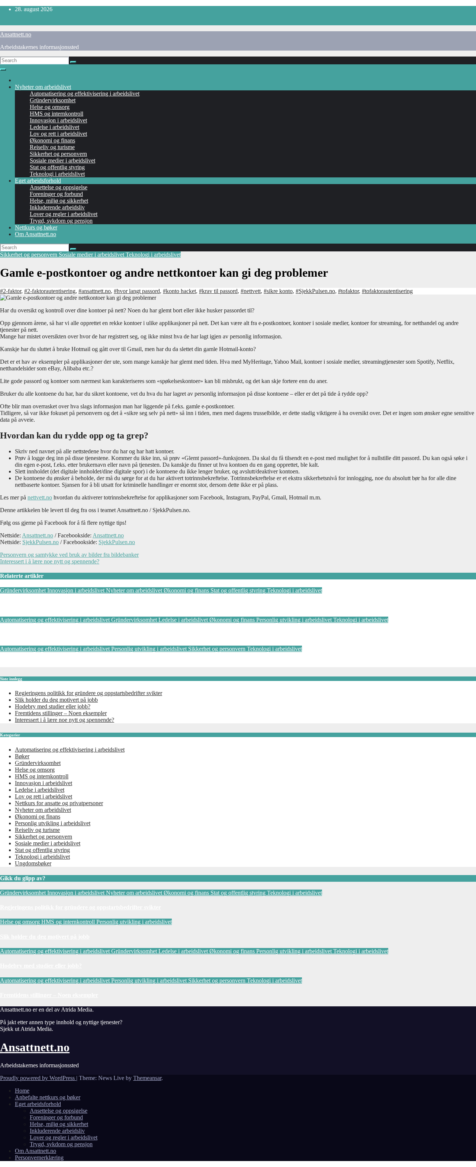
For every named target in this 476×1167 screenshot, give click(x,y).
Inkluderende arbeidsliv (57, 207)
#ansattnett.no (94, 291)
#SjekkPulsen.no (315, 291)
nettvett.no (40, 497)
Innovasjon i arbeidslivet (58, 120)
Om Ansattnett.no (35, 234)
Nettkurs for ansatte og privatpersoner (59, 803)
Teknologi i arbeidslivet (57, 174)
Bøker (22, 756)
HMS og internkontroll (56, 113)
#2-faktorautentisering (49, 291)
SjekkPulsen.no (40, 542)
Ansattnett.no (15, 34)
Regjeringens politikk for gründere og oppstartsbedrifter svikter (80, 605)
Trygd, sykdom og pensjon (61, 221)
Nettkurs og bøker (36, 227)
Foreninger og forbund (56, 194)
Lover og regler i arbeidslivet (63, 214)
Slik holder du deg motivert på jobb (56, 700)
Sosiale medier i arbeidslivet (62, 160)
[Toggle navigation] (3, 69)
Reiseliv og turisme (52, 147)
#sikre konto (278, 291)
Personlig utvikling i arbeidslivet (294, 620)
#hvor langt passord (137, 291)
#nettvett (251, 291)
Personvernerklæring (39, 1157)
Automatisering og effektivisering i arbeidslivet (84, 93)
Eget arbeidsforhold (38, 180)
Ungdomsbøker (33, 863)
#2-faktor (10, 291)
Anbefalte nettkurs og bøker (47, 1097)
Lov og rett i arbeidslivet (58, 134)
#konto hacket (179, 291)
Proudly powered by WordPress (38, 1078)
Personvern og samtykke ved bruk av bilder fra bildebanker (69, 555)
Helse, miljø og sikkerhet (59, 200)
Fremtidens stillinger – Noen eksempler (49, 663)
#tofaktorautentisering (387, 291)
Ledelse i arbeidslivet (54, 127)
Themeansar (147, 1078)
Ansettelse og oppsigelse (58, 187)
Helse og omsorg (50, 107)
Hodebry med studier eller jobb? (41, 634)
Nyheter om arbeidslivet (43, 87)
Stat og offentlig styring (57, 167)
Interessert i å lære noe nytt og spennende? (49, 561)
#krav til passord (218, 291)
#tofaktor (348, 291)
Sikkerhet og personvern (58, 154)
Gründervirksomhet (52, 100)
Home (22, 1090)
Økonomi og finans (52, 140)
